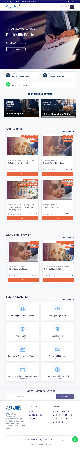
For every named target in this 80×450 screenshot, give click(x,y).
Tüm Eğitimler (67, 131)
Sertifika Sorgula (35, 415)
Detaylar (16, 46)
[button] (63, 6)
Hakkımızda (33, 411)
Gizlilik (48, 444)
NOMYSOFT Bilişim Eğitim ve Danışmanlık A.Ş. (46, 440)
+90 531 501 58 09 (61, 418)
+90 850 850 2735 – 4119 (63, 415)
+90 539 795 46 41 (61, 422)
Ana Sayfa (32, 444)
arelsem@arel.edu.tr (62, 411)
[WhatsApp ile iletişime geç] (75, 439)
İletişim (32, 418)
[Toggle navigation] (72, 7)
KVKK (41, 444)
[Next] (73, 262)
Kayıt (22, 174)
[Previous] (7, 262)
